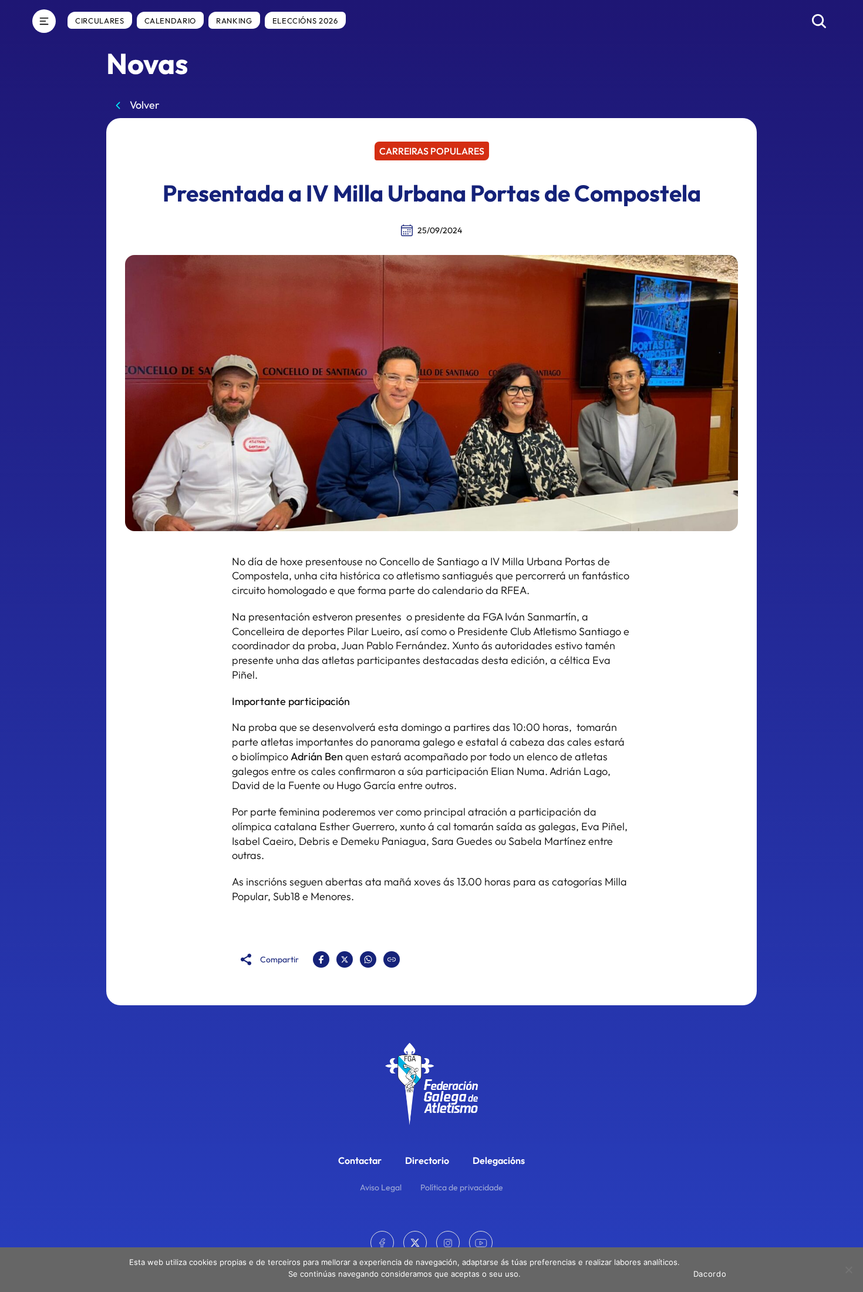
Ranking (234, 20)
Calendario (170, 20)
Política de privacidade (461, 1187)
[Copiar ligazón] (391, 959)
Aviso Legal (381, 1187)
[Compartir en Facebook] (321, 959)
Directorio (427, 1160)
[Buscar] (819, 21)
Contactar (360, 1160)
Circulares (99, 20)
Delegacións (499, 1160)
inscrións (266, 881)
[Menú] (44, 21)
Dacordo (710, 1273)
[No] (848, 1270)
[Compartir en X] (344, 959)
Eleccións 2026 (305, 20)
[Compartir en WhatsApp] (368, 959)
